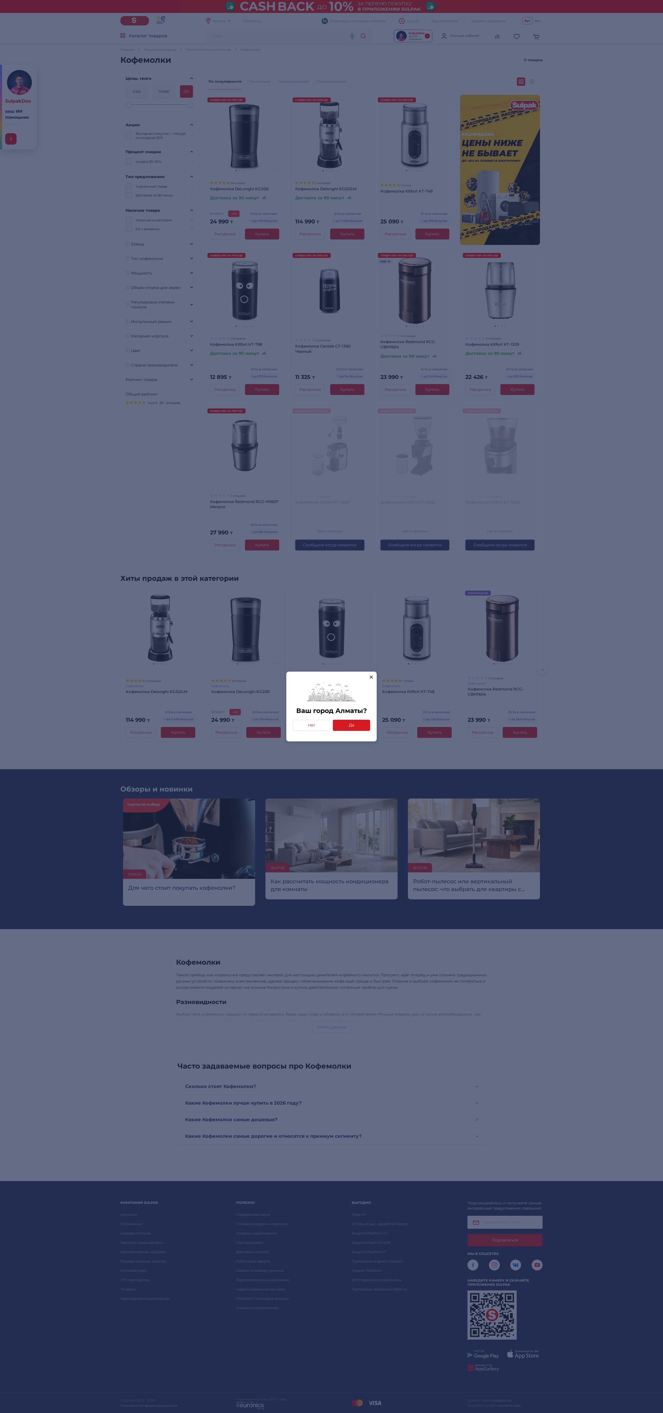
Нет (311, 725)
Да (351, 725)
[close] (371, 677)
